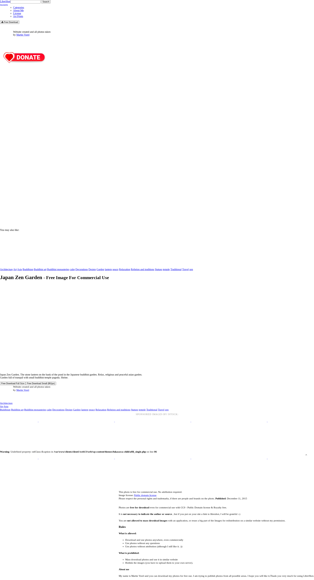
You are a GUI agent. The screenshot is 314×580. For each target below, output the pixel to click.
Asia (19, 269)
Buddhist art (40, 269)
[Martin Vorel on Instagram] (18, 397)
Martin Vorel (22, 34)
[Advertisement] (98, 198)
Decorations (81, 269)
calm (72, 269)
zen (191, 269)
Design (92, 269)
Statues (158, 269)
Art (15, 269)
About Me (18, 10)
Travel (185, 269)
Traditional (176, 269)
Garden (100, 269)
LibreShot (5, 3)
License (17, 13)
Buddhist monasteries (58, 269)
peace (115, 269)
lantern (108, 269)
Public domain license (145, 495)
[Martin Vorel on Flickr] (27, 397)
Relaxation (124, 269)
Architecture (6, 269)
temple (166, 269)
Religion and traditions (142, 269)
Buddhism (28, 269)
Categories (18, 7)
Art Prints (18, 16)
